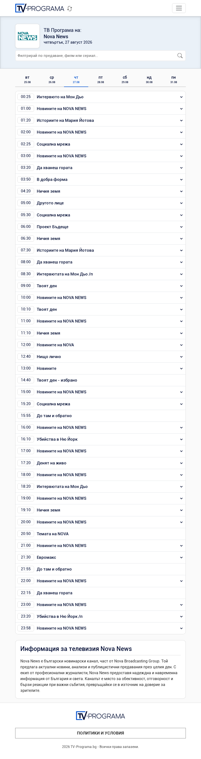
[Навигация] (179, 8)
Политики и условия (100, 733)
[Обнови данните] (69, 8)
